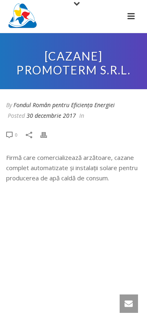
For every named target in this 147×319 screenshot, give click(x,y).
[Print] (47, 134)
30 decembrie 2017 (51, 115)
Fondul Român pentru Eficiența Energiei (64, 105)
